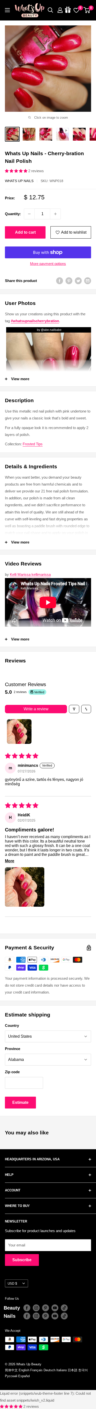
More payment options (48, 264)
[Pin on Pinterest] (68, 280)
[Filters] (74, 709)
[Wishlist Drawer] (76, 10)
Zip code (12, 1072)
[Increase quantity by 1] (55, 214)
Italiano (61, 1370)
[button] (16, 171)
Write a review (36, 709)
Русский (11, 1376)
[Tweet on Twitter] (78, 280)
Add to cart (25, 232)
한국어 (83, 1370)
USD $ (12, 1283)
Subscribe (22, 1260)
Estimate (20, 1102)
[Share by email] (87, 280)
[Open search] (50, 10)
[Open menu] (7, 10)
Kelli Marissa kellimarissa (30, 574)
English (24, 1370)
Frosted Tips (33, 444)
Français (36, 1370)
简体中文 (11, 1370)
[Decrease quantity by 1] (29, 214)
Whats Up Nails (19, 181)
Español (24, 1376)
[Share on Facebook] (59, 280)
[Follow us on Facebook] (26, 1307)
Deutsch (49, 1370)
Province (12, 1049)
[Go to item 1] (19, 731)
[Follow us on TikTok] (64, 1307)
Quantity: (13, 214)
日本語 (72, 1370)
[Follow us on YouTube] (54, 1307)
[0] (87, 10)
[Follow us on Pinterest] (45, 1307)
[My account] (60, 10)
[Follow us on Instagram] (36, 1307)
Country (12, 1025)
